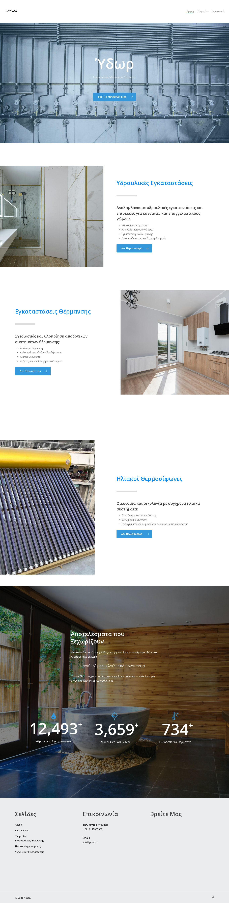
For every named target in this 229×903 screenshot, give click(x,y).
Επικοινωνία (21, 830)
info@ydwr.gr (90, 842)
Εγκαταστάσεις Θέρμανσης (29, 840)
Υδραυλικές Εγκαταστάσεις (29, 852)
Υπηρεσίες (20, 836)
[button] (114, 97)
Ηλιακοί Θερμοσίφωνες (28, 846)
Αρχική (18, 824)
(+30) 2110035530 (92, 829)
